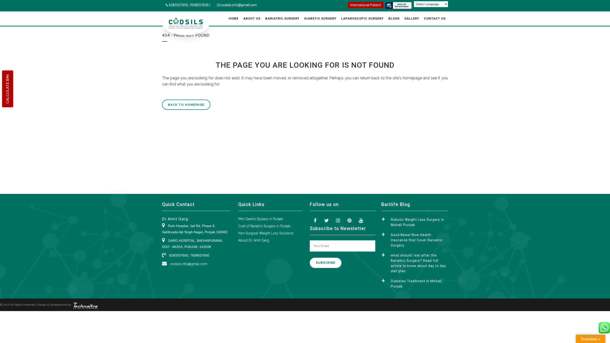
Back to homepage (186, 104)
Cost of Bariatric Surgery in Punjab (264, 226)
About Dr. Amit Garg (253, 240)
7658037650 (198, 5)
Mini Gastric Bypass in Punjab (260, 219)
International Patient (365, 5)
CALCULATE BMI (8, 89)
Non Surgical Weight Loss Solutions (266, 233)
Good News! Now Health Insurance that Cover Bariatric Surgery (416, 240)
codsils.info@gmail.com (239, 5)
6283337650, (179, 5)
